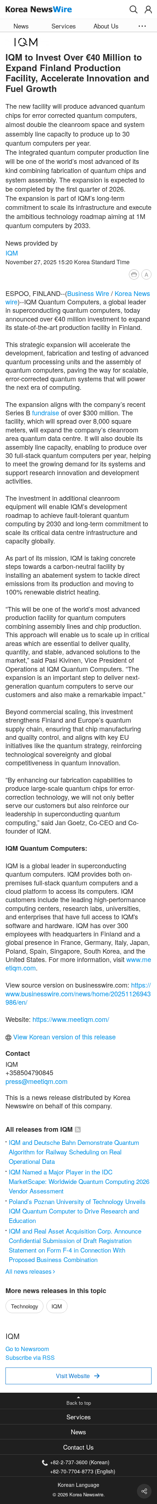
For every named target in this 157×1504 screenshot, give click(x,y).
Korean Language (78, 1484)
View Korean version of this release (63, 1036)
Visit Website (78, 1376)
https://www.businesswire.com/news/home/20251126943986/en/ (78, 993)
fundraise (45, 412)
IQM (11, 252)
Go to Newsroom (27, 1349)
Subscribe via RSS (30, 1357)
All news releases (30, 1271)
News (78, 1431)
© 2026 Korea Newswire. (79, 1494)
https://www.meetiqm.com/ (70, 1019)
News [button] (21, 25)
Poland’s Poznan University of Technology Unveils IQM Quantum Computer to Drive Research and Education (77, 1211)
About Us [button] (106, 25)
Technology (24, 1306)
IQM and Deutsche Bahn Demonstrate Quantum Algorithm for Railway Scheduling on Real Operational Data (74, 1152)
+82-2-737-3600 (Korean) (80, 1462)
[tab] (78, 1416)
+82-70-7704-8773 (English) (82, 1471)
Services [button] (63, 25)
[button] (133, 9)
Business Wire (88, 293)
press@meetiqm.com (36, 1081)
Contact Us (78, 1446)
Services (78, 1416)
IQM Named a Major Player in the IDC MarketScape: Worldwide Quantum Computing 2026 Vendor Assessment (79, 1181)
